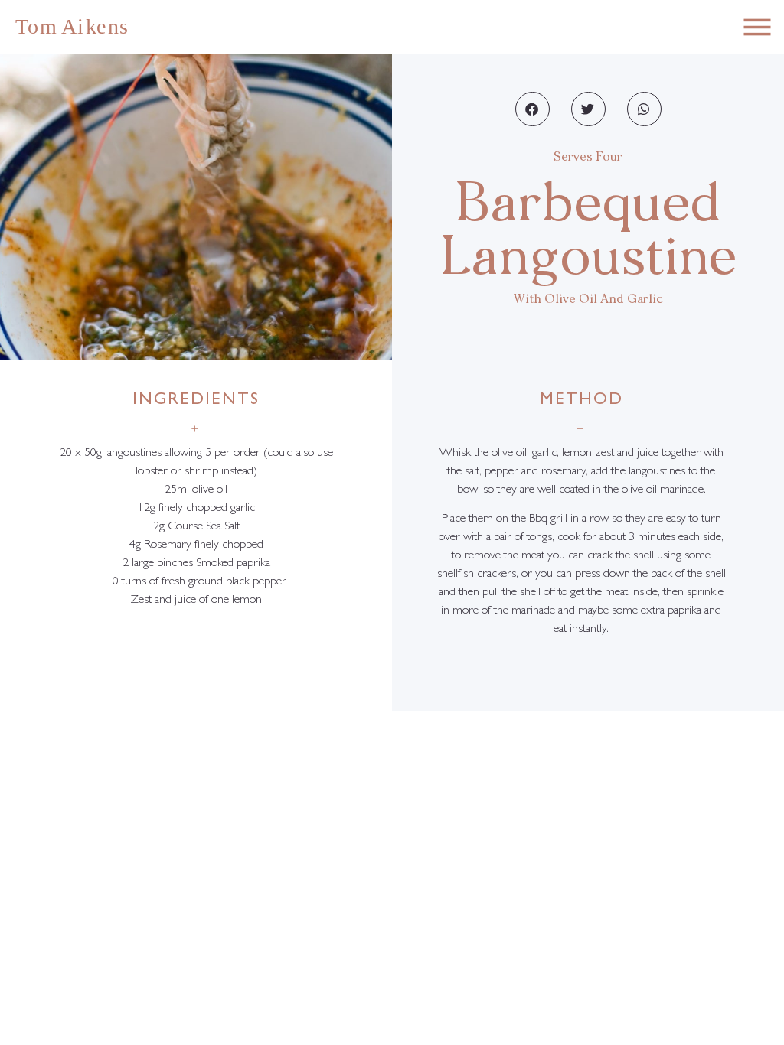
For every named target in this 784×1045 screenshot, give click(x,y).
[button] (532, 109)
